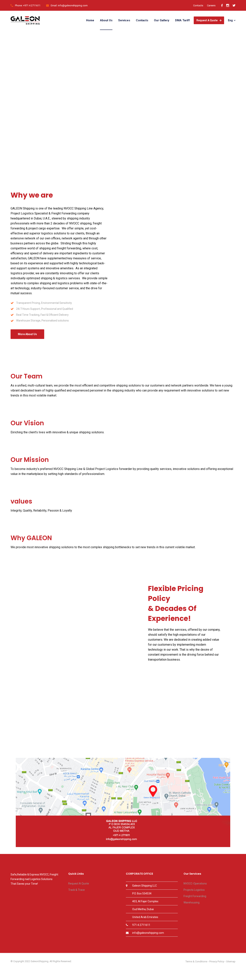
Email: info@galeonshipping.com (69, 5)
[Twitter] (234, 5)
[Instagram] (227, 5)
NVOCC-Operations (195, 883)
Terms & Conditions (196, 961)
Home (90, 20)
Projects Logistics (194, 889)
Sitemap (230, 961)
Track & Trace (76, 889)
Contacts (198, 5)
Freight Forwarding (195, 896)
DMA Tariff (182, 20)
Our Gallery (161, 20)
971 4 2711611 (141, 924)
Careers (211, 5)
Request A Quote (207, 20)
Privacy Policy (216, 961)
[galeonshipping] (25, 20)
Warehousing (191, 902)
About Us (106, 20)
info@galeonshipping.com (148, 932)
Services (124, 20)
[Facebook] (222, 5)
